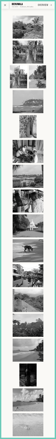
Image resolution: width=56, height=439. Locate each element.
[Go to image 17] (28, 399)
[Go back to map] (5, 5)
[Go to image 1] (28, 27)
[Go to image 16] (28, 375)
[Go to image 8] (28, 176)
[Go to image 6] (28, 126)
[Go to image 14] (28, 325)
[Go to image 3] (18, 76)
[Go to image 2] (28, 52)
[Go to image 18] (28, 424)
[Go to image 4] (37, 76)
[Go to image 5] (28, 101)
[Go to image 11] (28, 250)
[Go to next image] (51, 5)
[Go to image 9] (28, 201)
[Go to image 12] (28, 275)
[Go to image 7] (28, 151)
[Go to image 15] (28, 350)
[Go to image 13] (28, 300)
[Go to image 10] (28, 225)
